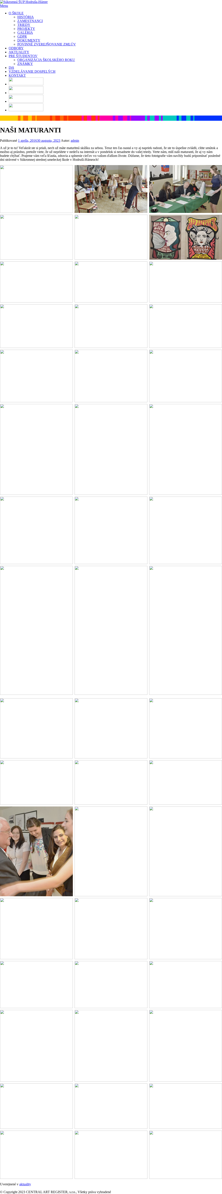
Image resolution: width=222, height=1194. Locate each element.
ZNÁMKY (25, 64)
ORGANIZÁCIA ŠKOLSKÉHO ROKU (46, 60)
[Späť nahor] (1, 1188)
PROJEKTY (26, 29)
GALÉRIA (25, 32)
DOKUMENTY (28, 40)
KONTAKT (17, 75)
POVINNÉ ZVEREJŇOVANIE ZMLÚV (46, 44)
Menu (4, 6)
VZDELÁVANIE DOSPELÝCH (32, 71)
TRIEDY (23, 25)
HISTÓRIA (25, 17)
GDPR (22, 36)
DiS (11, 67)
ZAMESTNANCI (30, 21)
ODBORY (16, 48)
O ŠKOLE (16, 13)
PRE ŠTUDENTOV (23, 56)
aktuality (25, 1184)
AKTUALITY (19, 52)
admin (75, 140)
